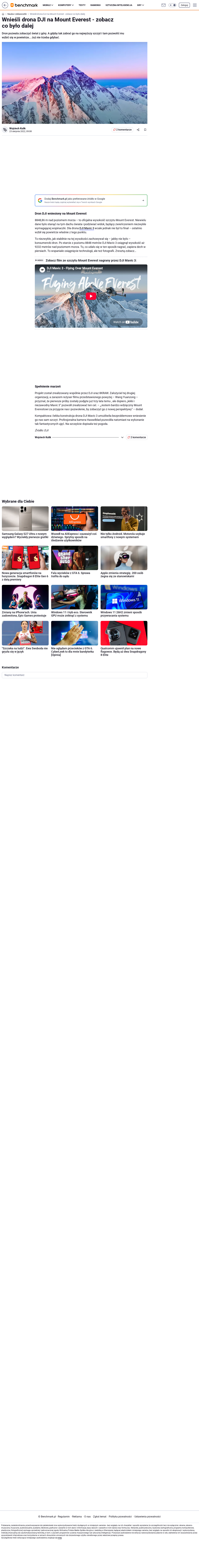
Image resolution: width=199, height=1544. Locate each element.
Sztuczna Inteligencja (119, 5)
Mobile (47, 5)
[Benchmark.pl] (27, 5)
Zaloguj (184, 5)
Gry (139, 5)
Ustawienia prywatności (147, 1516)
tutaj (60, 1538)
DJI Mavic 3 (86, 228)
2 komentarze (124, 129)
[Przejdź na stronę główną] (5, 7)
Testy (82, 5)
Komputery (64, 5)
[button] (172, 5)
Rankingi (95, 5)
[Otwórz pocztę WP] (163, 5)
